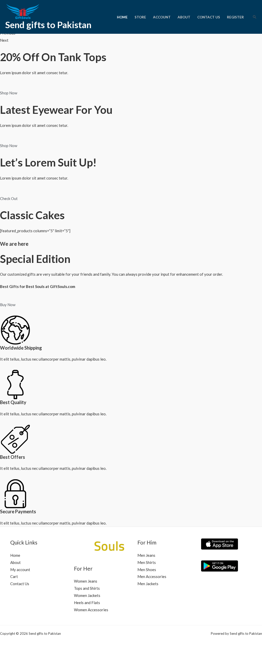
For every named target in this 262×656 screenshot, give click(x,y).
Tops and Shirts (87, 588)
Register (235, 17)
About (184, 17)
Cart (14, 576)
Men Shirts (146, 562)
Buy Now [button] (7, 304)
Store (140, 17)
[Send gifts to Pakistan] (28, 11)
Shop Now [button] (8, 93)
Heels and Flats (87, 602)
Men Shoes (146, 569)
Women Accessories (91, 609)
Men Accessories (151, 576)
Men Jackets (147, 583)
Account (162, 17)
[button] (254, 17)
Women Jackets (87, 595)
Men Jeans (146, 555)
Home (122, 17)
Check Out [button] (9, 198)
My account (20, 569)
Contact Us (208, 17)
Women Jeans (85, 581)
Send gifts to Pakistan (48, 24)
